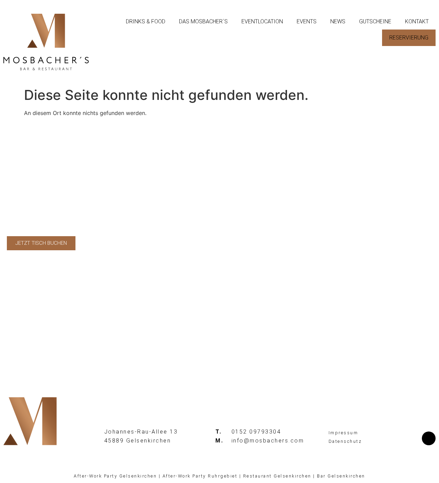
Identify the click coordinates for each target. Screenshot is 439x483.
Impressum (343, 432)
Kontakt (417, 21)
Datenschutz (345, 441)
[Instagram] (429, 438)
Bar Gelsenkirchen (341, 476)
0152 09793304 (256, 431)
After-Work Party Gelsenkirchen (115, 476)
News (337, 21)
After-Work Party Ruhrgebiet (200, 476)
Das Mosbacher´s (203, 21)
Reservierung (408, 37)
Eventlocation (262, 21)
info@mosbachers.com (268, 440)
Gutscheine (375, 21)
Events (307, 21)
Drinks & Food (145, 21)
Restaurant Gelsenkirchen (277, 476)
